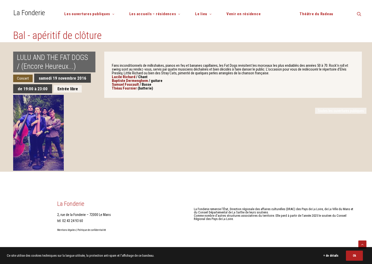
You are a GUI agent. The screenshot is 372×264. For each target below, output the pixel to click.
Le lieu (201, 14)
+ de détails (330, 255)
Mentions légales (66, 230)
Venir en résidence (243, 14)
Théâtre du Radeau (316, 14)
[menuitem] (91, 14)
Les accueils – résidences (152, 14)
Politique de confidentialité (91, 230)
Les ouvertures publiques (87, 14)
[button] (359, 16)
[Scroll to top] (362, 244)
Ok (354, 255)
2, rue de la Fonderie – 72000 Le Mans (84, 215)
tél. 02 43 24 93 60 (70, 221)
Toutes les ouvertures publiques (341, 110)
